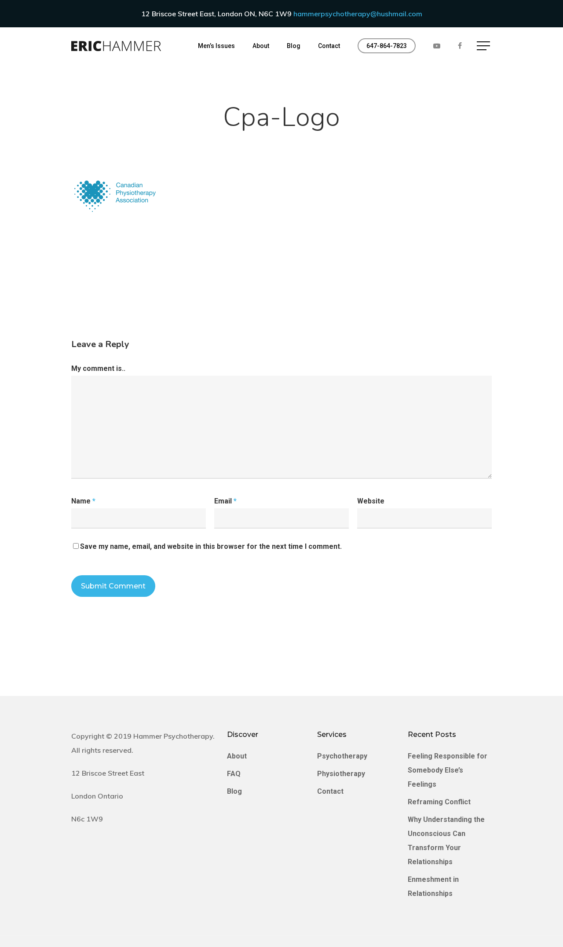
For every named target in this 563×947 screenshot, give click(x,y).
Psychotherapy (342, 756)
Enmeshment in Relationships (433, 886)
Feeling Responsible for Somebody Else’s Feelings (447, 770)
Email (225, 501)
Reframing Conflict (439, 802)
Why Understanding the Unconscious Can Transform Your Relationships (446, 840)
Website (370, 501)
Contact (330, 791)
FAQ (234, 773)
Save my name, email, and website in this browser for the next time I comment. (211, 546)
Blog (234, 791)
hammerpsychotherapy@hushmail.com (357, 13)
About (237, 756)
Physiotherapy (341, 773)
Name (83, 501)
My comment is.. (98, 368)
